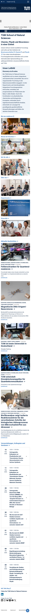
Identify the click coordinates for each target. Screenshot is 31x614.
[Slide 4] (12, 31)
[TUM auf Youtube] (12, 600)
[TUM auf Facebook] (10, 600)
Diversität (4, 218)
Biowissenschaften (7, 52)
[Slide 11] (22, 31)
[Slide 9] (19, 31)
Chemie (17, 52)
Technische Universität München (8, 8)
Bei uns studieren (7, 116)
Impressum (13, 610)
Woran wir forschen (7, 137)
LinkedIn (2, 594)
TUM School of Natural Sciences (8, 7)
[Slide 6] (15, 31)
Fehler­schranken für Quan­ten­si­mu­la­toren (15, 268)
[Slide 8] (18, 31)
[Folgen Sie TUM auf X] (15, 600)
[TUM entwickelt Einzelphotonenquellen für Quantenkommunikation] (15, 363)
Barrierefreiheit (22, 610)
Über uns (4, 177)
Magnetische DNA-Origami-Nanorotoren (13, 308)
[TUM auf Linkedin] (2, 600)
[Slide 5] (14, 31)
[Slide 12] (24, 31)
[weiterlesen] (4, 277)
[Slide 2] (9, 31)
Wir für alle (4, 157)
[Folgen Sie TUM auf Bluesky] (7, 600)
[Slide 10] (21, 31)
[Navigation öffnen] (28, 1)
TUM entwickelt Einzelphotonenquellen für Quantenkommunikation (13, 379)
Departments (5, 198)
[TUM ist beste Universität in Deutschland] (15, 332)
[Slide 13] (25, 31)
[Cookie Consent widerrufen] (27, 610)
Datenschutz (4, 610)
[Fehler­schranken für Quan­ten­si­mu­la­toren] (15, 252)
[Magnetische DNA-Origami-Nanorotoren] (15, 291)
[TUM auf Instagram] (5, 600)
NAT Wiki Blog (5, 588)
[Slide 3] (11, 31)
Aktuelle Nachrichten (8, 241)
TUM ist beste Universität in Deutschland (13, 344)
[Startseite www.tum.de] (27, 8)
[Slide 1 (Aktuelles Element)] (8, 31)
